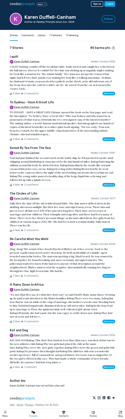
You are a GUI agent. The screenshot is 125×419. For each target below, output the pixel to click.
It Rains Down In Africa (27, 284)
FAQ (12, 404)
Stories (93, 416)
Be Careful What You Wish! (29, 239)
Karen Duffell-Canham (26, 61)
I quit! (14, 56)
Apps (40, 4)
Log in (110, 4)
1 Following (72, 35)
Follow (108, 19)
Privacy (29, 404)
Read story (109, 93)
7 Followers (55, 35)
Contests (63, 416)
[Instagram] (99, 398)
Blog (120, 416)
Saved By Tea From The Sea (30, 148)
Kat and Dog (19, 330)
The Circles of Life (23, 193)
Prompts (33, 416)
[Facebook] (109, 398)
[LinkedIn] (104, 398)
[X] (94, 398)
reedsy (22, 4)
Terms (19, 404)
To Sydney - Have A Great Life (32, 102)
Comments (27, 35)
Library (42, 35)
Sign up (97, 4)
